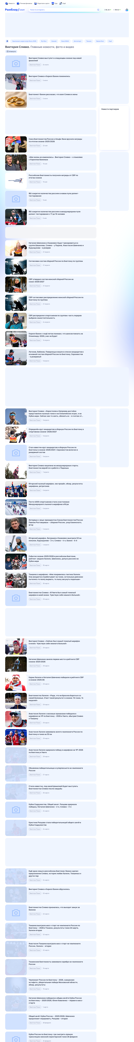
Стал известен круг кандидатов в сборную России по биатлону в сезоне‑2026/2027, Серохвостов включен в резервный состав (53, 449)
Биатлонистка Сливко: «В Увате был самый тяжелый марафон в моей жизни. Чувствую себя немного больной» (54, 593)
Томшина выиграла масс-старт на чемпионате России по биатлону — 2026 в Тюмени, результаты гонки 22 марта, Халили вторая (54, 927)
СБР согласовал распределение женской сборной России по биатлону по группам (56, 298)
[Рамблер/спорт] (22, 10)
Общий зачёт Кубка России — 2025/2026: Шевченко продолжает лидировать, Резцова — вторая (52, 1017)
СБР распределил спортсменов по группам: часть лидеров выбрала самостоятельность (55, 316)
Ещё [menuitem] (110, 41)
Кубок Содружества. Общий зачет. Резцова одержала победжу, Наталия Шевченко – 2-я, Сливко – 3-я (53, 805)
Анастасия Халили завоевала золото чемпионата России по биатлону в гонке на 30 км (55, 733)
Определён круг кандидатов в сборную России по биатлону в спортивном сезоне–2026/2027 (56, 430)
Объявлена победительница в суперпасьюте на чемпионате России (56, 769)
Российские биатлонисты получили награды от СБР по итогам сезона (53, 176)
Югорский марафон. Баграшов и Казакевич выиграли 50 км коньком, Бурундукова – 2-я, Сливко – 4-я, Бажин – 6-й (55, 539)
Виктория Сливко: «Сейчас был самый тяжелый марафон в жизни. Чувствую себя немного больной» (54, 642)
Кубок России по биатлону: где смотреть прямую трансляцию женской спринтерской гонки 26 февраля (53, 1035)
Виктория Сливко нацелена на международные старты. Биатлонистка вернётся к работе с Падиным (54, 466)
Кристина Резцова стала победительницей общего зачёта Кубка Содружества (55, 823)
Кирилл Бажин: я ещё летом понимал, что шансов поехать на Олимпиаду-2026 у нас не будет (56, 334)
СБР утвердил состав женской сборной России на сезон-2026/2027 (51, 280)
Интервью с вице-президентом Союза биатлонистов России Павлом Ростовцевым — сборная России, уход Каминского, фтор (56, 522)
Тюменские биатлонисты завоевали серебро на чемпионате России (56, 963)
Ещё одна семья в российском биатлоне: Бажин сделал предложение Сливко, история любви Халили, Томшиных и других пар (55, 873)
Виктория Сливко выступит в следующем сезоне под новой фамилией (55, 59)
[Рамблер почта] (127, 10)
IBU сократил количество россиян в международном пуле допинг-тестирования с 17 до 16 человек (54, 212)
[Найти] (98, 10)
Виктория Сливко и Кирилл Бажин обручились (49, 889)
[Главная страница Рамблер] (12, 10)
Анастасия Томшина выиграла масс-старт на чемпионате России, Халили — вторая (55, 944)
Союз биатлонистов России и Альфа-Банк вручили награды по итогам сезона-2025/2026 (55, 140)
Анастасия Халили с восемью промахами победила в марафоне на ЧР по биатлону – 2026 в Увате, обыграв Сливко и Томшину (56, 716)
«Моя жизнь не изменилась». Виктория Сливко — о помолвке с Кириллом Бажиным (55, 158)
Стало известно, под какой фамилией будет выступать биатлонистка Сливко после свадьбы (53, 787)
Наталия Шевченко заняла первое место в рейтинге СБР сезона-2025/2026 (54, 660)
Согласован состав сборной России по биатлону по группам (56, 261)
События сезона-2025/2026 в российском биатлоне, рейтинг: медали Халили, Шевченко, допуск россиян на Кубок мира (54, 558)
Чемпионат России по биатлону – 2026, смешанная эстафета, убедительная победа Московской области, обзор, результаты (53, 982)
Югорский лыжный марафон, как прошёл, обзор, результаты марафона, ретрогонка (56, 484)
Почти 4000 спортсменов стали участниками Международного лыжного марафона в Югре (49, 503)
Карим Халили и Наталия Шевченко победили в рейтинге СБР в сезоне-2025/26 (56, 678)
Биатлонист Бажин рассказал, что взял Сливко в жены (53, 94)
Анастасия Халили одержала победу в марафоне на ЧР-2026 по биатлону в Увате (56, 751)
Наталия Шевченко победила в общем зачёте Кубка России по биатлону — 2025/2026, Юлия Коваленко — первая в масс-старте (56, 1000)
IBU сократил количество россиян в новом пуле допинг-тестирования (54, 194)
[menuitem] (10, 3)
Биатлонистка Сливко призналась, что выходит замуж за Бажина (54, 908)
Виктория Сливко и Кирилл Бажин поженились (49, 76)
